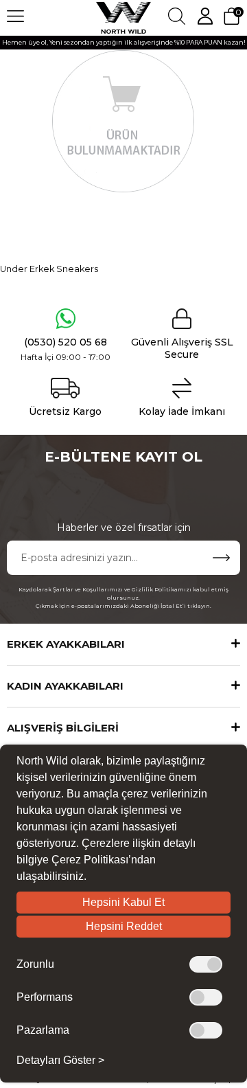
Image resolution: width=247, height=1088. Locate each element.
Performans (44, 997)
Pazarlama (42, 1030)
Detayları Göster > (60, 1060)
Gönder (221, 558)
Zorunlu (35, 964)
